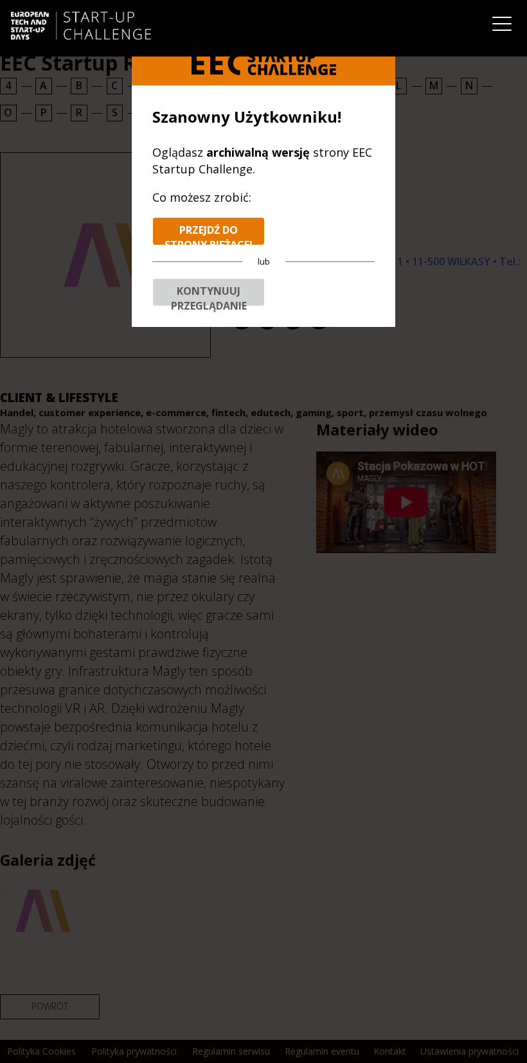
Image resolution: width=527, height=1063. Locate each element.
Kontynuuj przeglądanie (209, 295)
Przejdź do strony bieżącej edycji (209, 234)
